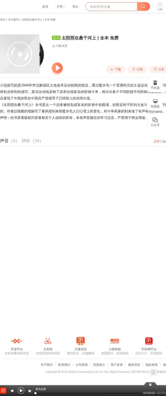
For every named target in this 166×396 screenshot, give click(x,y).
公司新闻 (82, 364)
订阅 (140, 69)
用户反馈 (117, 364)
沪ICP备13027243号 (143, 371)
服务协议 (134, 364)
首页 (2, 19)
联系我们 (64, 364)
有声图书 (13, 19)
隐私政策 (152, 364)
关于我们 (47, 364)
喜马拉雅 (16, 6)
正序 (157, 141)
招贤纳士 (99, 364)
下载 (118, 69)
